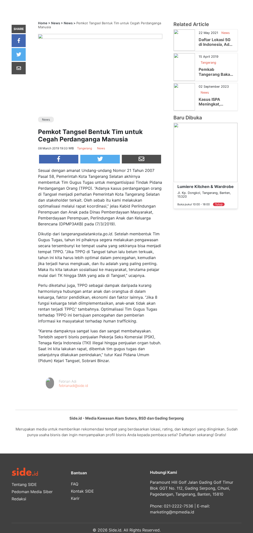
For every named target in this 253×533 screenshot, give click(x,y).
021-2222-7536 (178, 506)
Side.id (115, 530)
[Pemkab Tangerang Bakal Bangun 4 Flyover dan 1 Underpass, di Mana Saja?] (184, 66)
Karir (75, 498)
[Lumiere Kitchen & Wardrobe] (205, 152)
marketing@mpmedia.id (172, 511)
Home (42, 23)
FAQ (74, 483)
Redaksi (19, 498)
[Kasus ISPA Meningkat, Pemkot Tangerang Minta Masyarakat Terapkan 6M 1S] (184, 96)
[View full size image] (100, 35)
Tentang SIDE (24, 484)
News (55, 23)
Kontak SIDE (82, 491)
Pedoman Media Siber (32, 491)
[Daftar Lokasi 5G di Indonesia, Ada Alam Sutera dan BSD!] (184, 39)
